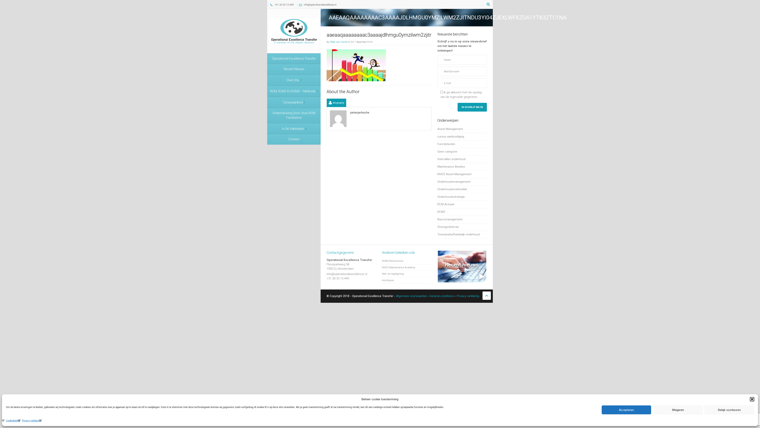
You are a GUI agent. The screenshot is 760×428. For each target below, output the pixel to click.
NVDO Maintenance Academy (398, 267)
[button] (752, 399)
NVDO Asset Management (454, 174)
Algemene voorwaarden (411, 296)
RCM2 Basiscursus (392, 260)
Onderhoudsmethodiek (452, 189)
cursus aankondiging (450, 136)
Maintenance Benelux (451, 166)
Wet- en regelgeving (393, 273)
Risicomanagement (450, 219)
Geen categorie (447, 151)
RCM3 (441, 212)
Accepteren (626, 410)
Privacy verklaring (31, 420)
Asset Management (450, 129)
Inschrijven (388, 280)
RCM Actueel (445, 204)
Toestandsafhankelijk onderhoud (458, 234)
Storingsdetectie (448, 227)
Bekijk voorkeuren (729, 410)
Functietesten (446, 144)
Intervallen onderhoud (451, 159)
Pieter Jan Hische (339, 42)
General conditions (442, 296)
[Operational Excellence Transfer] (294, 30)
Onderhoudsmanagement (453, 181)
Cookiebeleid (13, 420)
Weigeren (678, 410)
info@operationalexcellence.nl (320, 4)
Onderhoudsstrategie (451, 197)
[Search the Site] (488, 4)
